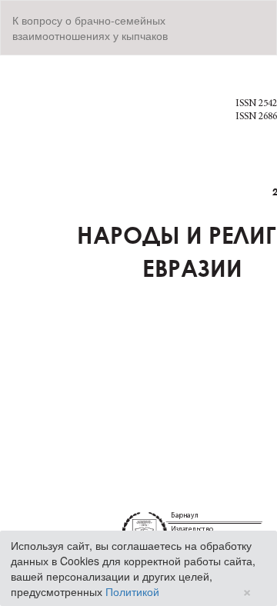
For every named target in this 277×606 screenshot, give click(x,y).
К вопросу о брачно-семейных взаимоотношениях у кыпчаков (90, 27)
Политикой (132, 591)
